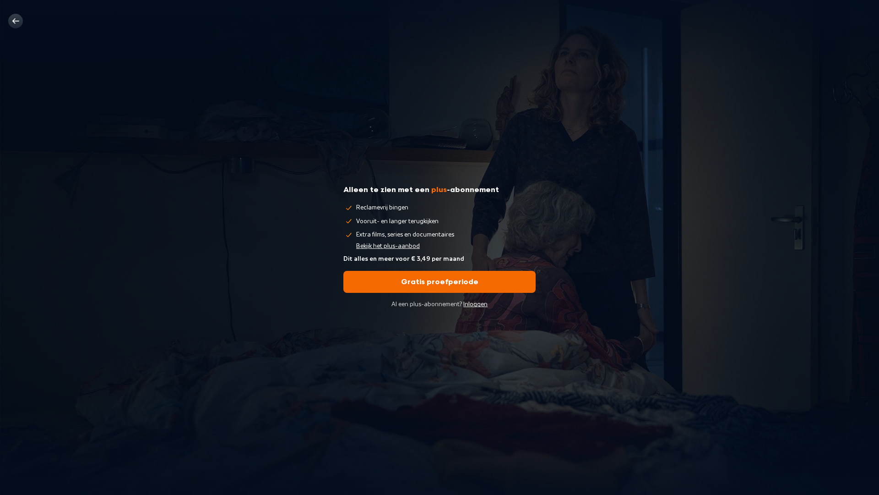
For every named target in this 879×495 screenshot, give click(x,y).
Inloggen (475, 304)
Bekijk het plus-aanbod (388, 246)
